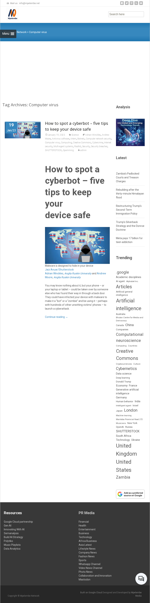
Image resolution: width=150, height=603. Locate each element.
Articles (124, 286)
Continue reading (56, 316)
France (133, 385)
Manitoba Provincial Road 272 (129, 419)
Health (82, 525)
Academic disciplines (128, 277)
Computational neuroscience (129, 337)
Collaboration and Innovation (95, 575)
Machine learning (124, 415)
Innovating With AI (14, 529)
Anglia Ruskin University (77, 273)
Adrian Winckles (93, 135)
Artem (73, 138)
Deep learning (123, 378)
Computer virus (52, 142)
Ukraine (135, 439)
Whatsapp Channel (89, 564)
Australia (120, 314)
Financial (84, 521)
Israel (135, 405)
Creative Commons (82, 142)
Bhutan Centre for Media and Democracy (129, 319)
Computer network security (98, 138)
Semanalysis (11, 533)
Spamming (68, 150)
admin (83, 150)
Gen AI (7, 525)
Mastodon (84, 579)
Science (75, 135)
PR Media (87, 513)
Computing (66, 142)
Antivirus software (60, 138)
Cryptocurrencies (124, 364)
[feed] (136, 4)
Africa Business (88, 541)
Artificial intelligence (128, 304)
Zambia (123, 477)
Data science (124, 373)
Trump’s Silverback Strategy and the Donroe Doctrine (130, 226)
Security (86, 146)
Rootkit (77, 146)
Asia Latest (85, 544)
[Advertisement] (75, 69)
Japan (119, 410)
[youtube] (141, 4)
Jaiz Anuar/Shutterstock (59, 269)
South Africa (123, 435)
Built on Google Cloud (91, 592)
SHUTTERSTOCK (53, 150)
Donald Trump (123, 381)
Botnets (81, 138)
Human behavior (124, 401)
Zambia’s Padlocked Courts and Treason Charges (127, 177)
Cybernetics (126, 368)
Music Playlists (12, 544)
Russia (128, 426)
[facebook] (122, 4)
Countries (132, 346)
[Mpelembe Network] (9, 14)
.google (122, 272)
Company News (88, 552)
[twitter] (127, 4)
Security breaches (99, 146)
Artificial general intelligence (124, 293)
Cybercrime (97, 142)
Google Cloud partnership (18, 521)
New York (132, 423)
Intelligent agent (123, 405)
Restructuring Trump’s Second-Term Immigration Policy (129, 209)
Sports (82, 560)
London (130, 410)
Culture (136, 364)
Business (84, 533)
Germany (121, 397)
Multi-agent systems (63, 146)
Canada (120, 325)
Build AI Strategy (13, 537)
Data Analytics (12, 548)
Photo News (86, 571)
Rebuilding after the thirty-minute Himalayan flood (130, 193)
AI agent (120, 281)
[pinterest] (131, 4)
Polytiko (8, 541)
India (137, 401)
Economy (122, 385)
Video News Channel (90, 567)
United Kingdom (126, 450)
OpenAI (120, 427)
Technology (123, 440)
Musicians (121, 423)
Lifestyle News (87, 548)
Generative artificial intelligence (127, 391)
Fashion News (87, 556)
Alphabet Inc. (132, 281)
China (129, 325)
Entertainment (87, 529)
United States (124, 466)
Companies (122, 329)
